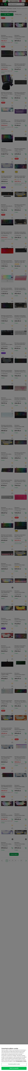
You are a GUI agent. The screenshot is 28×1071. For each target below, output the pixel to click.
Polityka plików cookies (21, 1061)
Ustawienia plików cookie (14, 1064)
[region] (14, 1057)
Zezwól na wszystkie (14, 1068)
